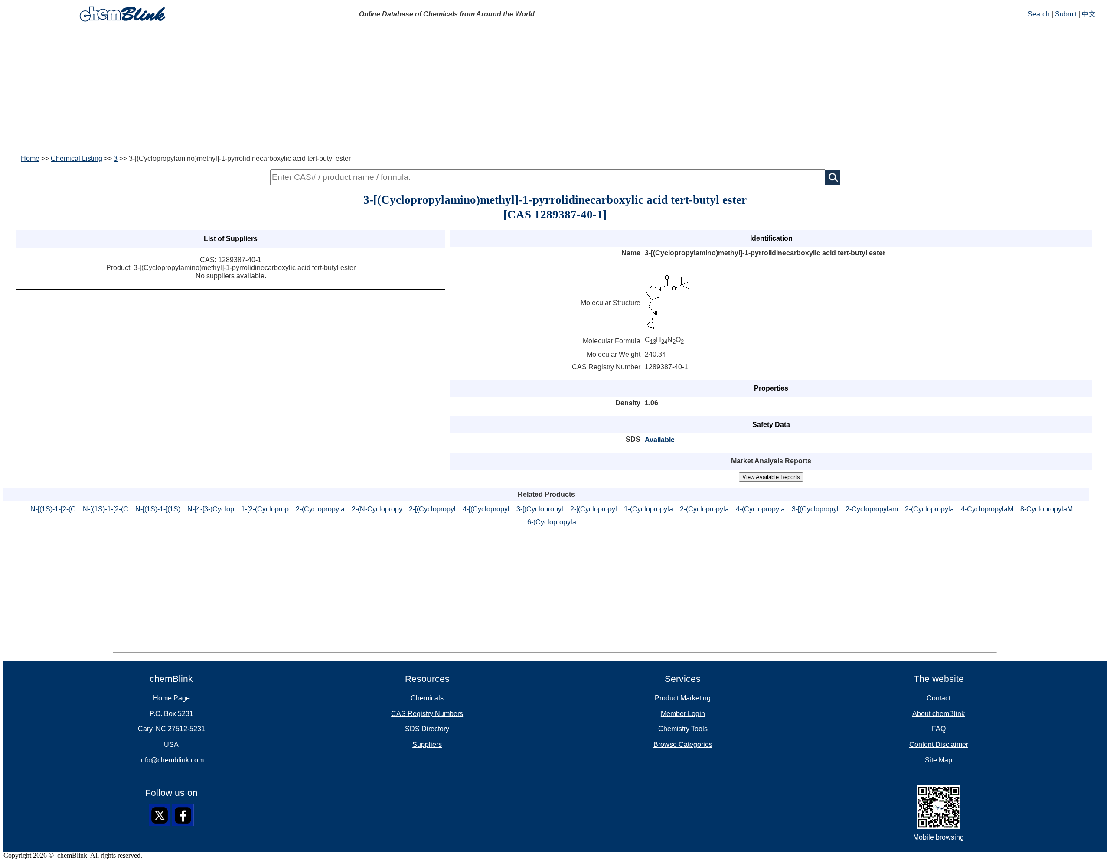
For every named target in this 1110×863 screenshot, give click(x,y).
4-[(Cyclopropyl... (489, 509)
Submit (1066, 14)
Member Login (683, 713)
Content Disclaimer (938, 744)
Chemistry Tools (683, 729)
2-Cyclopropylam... (874, 509)
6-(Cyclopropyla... (554, 522)
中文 (1089, 14)
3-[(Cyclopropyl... (542, 509)
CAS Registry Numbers (427, 713)
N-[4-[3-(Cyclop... (213, 509)
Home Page (171, 698)
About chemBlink (938, 713)
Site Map (938, 760)
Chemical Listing (76, 158)
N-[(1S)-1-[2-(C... (55, 509)
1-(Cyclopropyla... (651, 509)
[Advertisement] (555, 86)
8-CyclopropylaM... (1049, 509)
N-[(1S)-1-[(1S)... (160, 509)
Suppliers (427, 744)
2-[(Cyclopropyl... (435, 509)
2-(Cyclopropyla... (323, 509)
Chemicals (427, 698)
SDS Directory (427, 729)
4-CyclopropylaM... (990, 509)
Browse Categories (682, 744)
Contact (938, 698)
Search (1039, 14)
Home (30, 158)
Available (660, 439)
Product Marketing (683, 698)
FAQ (939, 729)
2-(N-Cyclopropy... (379, 509)
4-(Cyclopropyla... (763, 509)
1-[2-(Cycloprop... (267, 509)
